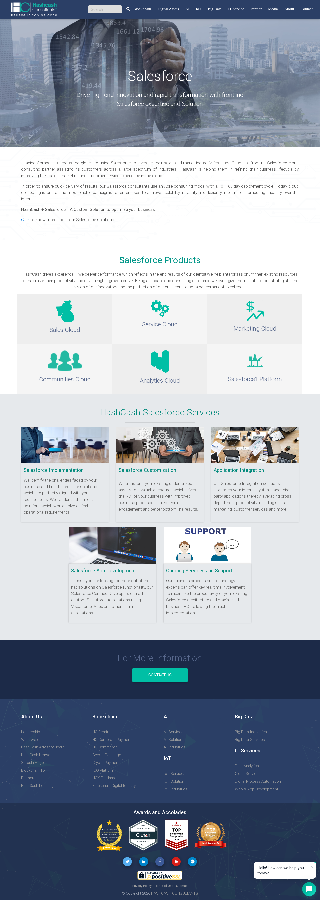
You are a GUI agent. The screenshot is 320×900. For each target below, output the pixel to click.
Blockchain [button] (142, 9)
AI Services (174, 732)
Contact (307, 9)
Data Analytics (247, 766)
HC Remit (100, 732)
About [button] (289, 9)
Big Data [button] (215, 9)
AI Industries (175, 747)
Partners (28, 778)
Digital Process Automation (258, 781)
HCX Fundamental (107, 778)
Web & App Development (256, 789)
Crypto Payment (106, 762)
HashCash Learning (37, 786)
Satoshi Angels (34, 762)
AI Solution (173, 740)
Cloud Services (248, 774)
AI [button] (188, 9)
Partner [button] (256, 9)
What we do (31, 740)
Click (26, 219)
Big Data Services (250, 740)
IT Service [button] (236, 9)
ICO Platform (103, 770)
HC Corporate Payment (112, 740)
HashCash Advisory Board (43, 747)
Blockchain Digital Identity (114, 786)
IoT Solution (174, 781)
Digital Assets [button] (168, 9)
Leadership (30, 732)
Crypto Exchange (106, 755)
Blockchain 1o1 (34, 770)
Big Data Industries (251, 732)
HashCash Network (37, 755)
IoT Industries (176, 789)
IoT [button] (199, 9)
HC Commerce (105, 747)
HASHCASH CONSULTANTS (174, 893)
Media (273, 9)
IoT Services (175, 774)
